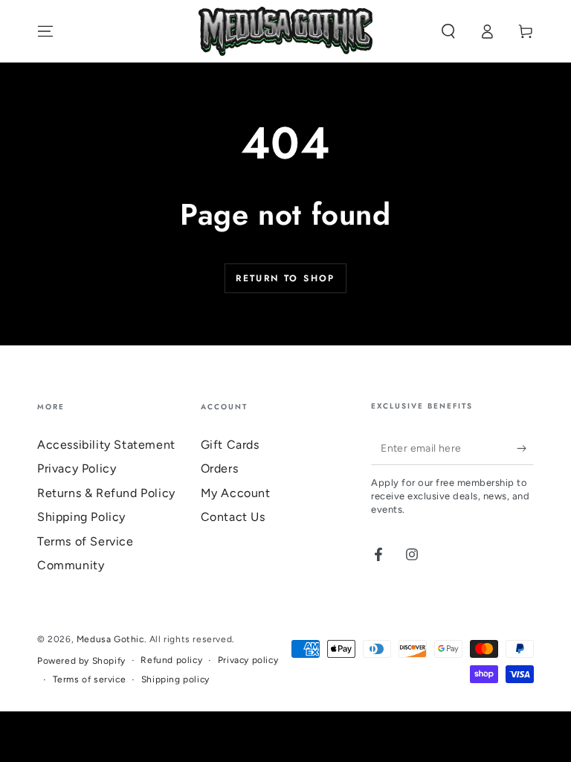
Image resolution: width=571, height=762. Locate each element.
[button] (448, 31)
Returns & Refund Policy (106, 493)
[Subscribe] (525, 448)
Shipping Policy (81, 517)
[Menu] (45, 31)
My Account (236, 493)
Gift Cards (230, 445)
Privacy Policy (76, 468)
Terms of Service (85, 541)
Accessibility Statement (106, 445)
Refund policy (171, 660)
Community (70, 565)
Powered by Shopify (81, 661)
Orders (220, 468)
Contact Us (233, 517)
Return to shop (285, 278)
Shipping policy (175, 679)
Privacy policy (248, 660)
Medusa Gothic (110, 639)
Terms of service (89, 679)
